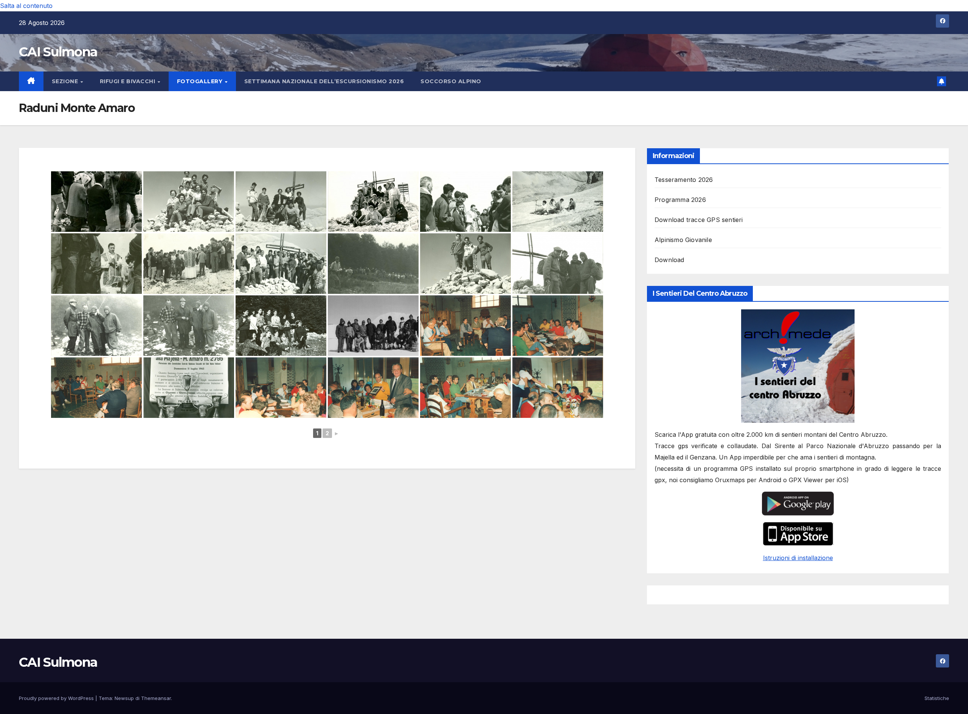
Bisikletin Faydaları (903, 595)
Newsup (124, 698)
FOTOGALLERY (200, 81)
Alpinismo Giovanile (683, 240)
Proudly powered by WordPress (57, 698)
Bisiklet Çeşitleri (859, 595)
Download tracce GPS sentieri (699, 220)
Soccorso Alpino (450, 81)
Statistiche (937, 698)
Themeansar (156, 698)
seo (659, 595)
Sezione (66, 81)
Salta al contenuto (26, 5)
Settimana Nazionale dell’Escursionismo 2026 (324, 81)
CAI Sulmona (58, 52)
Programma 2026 (680, 199)
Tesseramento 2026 (684, 179)
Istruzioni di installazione (798, 558)
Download (669, 260)
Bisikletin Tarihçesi (815, 595)
